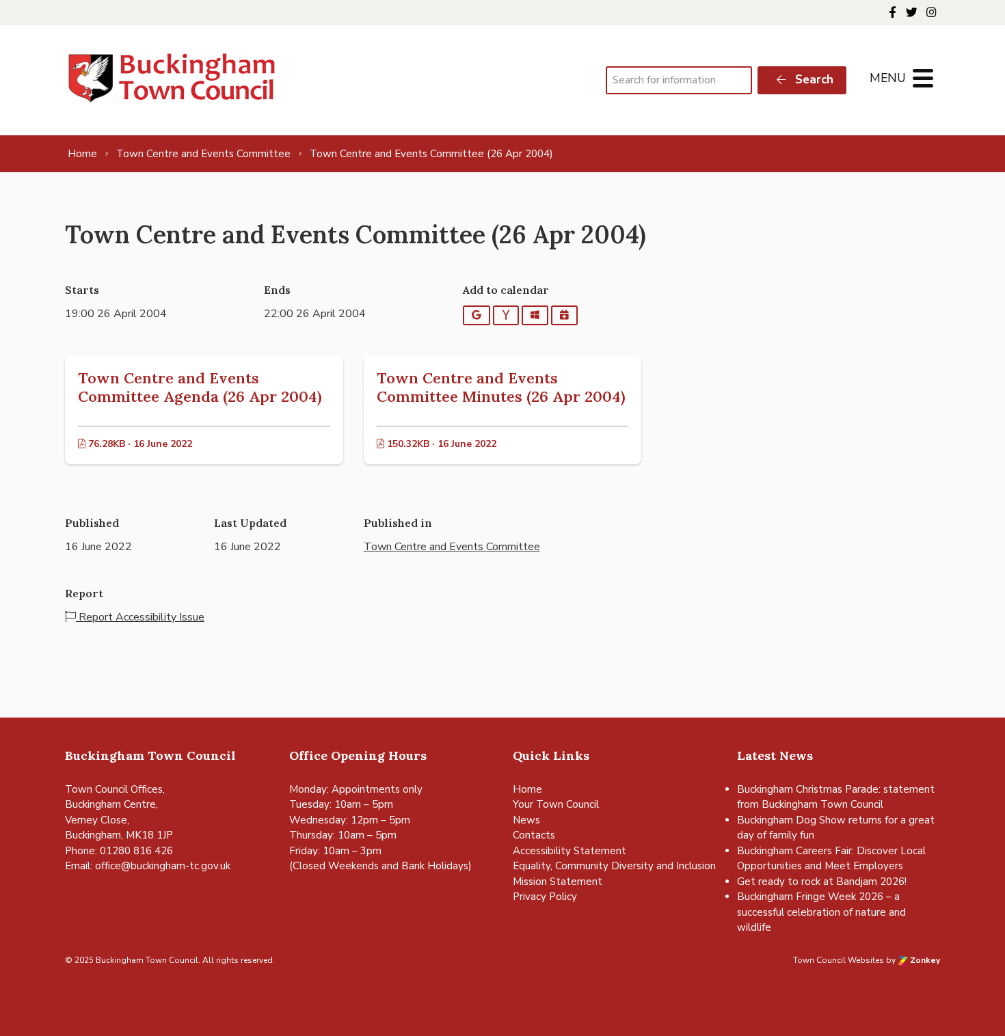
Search (812, 79)
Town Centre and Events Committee (452, 546)
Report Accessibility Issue (140, 617)
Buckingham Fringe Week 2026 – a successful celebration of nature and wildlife (821, 912)
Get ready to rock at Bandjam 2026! (822, 881)
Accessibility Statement (569, 851)
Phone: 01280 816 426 (119, 851)
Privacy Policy (545, 896)
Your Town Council (556, 804)
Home (527, 789)
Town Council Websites (838, 960)
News (526, 820)
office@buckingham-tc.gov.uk (162, 866)
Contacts (534, 835)
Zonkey (924, 960)
